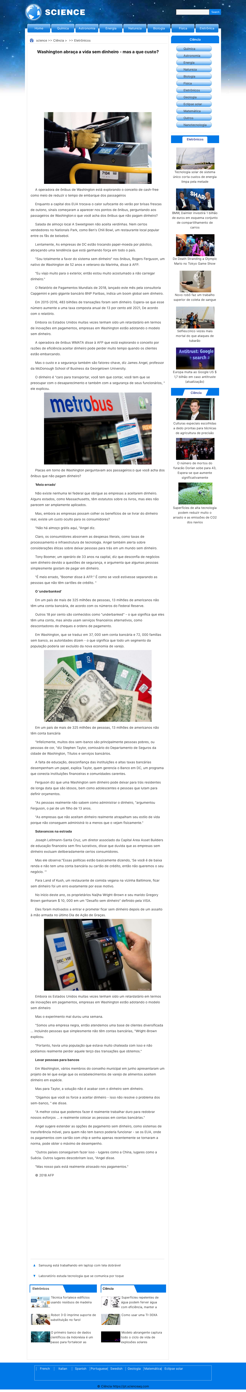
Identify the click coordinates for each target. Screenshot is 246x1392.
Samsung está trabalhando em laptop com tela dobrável (80, 1265)
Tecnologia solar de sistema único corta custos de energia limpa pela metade (195, 176)
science (41, 40)
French (45, 1368)
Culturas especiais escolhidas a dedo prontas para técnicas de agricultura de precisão (194, 428)
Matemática (192, 111)
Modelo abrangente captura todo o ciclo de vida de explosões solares (141, 1337)
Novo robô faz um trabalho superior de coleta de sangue (195, 297)
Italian (62, 1368)
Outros (188, 118)
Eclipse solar (193, 104)
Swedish (116, 1368)
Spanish (80, 1368)
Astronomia (87, 28)
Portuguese (98, 1368)
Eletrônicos (82, 40)
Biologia (159, 28)
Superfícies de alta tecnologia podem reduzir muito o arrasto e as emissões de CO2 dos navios (195, 515)
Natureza (135, 28)
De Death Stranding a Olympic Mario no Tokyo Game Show (195, 261)
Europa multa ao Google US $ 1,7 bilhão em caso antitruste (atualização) (195, 376)
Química (63, 28)
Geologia (190, 97)
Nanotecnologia (195, 125)
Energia (111, 28)
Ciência (58, 40)
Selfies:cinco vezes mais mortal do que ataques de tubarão (195, 336)
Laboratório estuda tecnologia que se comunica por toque (81, 1276)
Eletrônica (207, 28)
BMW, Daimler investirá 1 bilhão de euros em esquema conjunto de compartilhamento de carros (195, 220)
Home (39, 28)
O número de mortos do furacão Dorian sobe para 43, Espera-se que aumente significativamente (194, 470)
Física (183, 28)
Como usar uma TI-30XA (139, 1315)
